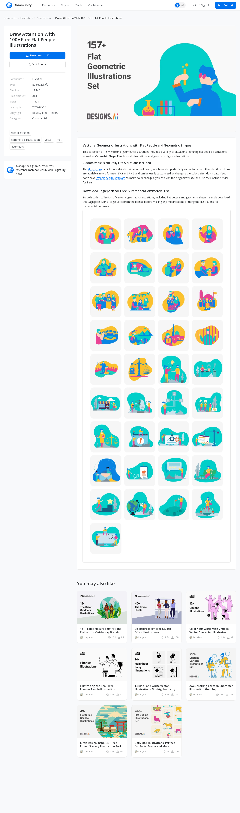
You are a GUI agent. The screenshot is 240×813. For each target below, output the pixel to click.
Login (193, 5)
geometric (17, 146)
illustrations (95, 169)
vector (48, 139)
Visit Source (39, 64)
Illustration (26, 18)
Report (54, 112)
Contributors (96, 5)
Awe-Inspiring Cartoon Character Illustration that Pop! (211, 687)
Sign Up (205, 5)
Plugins (65, 5)
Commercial (44, 18)
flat (60, 139)
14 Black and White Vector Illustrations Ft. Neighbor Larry (155, 687)
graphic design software (110, 178)
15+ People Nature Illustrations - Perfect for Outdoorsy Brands (101, 630)
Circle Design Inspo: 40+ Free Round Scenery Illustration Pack (101, 744)
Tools (78, 5)
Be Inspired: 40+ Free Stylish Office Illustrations (153, 630)
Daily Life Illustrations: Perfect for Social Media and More (155, 744)
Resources (48, 5)
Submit (228, 5)
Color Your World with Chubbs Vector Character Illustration (209, 630)
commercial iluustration (25, 139)
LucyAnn (37, 79)
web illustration (20, 133)
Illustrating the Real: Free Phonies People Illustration (97, 687)
